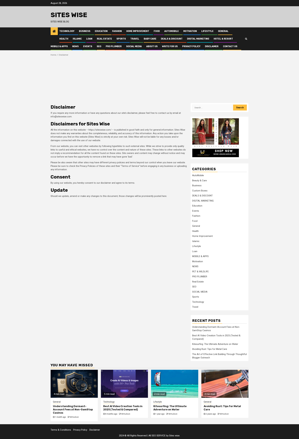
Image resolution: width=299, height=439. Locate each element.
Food (157, 31)
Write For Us (170, 46)
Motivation (190, 31)
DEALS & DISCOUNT (172, 39)
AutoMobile (171, 31)
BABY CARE (150, 39)
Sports (121, 39)
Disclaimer (211, 46)
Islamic (77, 39)
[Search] (246, 39)
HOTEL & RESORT (223, 39)
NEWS (75, 46)
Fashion (117, 31)
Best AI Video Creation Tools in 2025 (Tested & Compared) (122, 408)
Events (87, 46)
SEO (99, 46)
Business (84, 31)
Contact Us (230, 46)
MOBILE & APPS (59, 46)
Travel (134, 39)
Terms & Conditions (61, 429)
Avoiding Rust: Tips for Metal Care (209, 349)
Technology (66, 31)
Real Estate (104, 39)
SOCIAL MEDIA (134, 46)
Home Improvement (137, 31)
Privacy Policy (191, 46)
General (223, 31)
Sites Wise (69, 15)
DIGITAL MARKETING (198, 39)
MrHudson (74, 417)
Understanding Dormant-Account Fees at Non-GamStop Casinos (73, 409)
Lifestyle (207, 31)
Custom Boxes (199, 190)
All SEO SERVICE (157, 435)
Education (101, 31)
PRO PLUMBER (114, 46)
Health (63, 39)
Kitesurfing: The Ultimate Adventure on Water (215, 344)
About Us (152, 46)
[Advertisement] (149, 79)
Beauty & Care (199, 180)
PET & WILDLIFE (200, 271)
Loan (89, 39)
